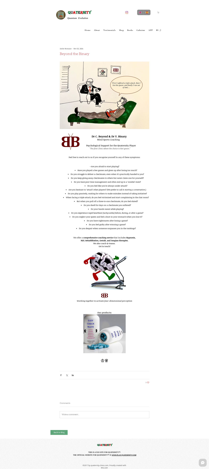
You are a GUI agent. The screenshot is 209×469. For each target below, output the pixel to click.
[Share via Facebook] (61, 375)
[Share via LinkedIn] (73, 375)
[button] (158, 12)
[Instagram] (126, 12)
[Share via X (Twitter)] (67, 375)
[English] (140, 12)
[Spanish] (147, 12)
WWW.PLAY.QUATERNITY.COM (124, 455)
